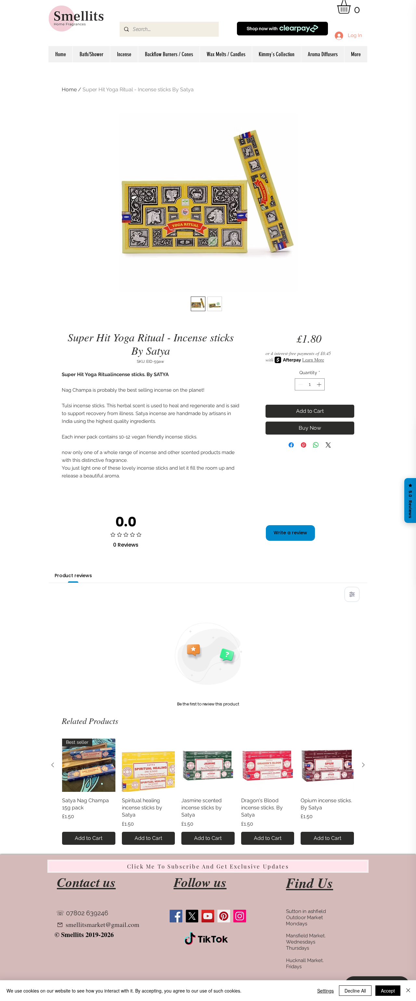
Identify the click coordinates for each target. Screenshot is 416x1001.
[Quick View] (148, 765)
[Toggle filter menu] (351, 594)
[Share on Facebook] (291, 445)
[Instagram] (239, 916)
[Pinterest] (223, 916)
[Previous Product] (53, 765)
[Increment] (320, 384)
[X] (192, 916)
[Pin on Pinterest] (303, 445)
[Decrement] (300, 384)
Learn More (313, 360)
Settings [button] (325, 990)
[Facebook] (176, 916)
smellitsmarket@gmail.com (102, 924)
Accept (388, 990)
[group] (208, 791)
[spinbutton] (310, 384)
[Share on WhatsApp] (316, 445)
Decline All (355, 990)
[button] (352, 7)
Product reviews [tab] (73, 575)
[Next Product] (363, 765)
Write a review (290, 532)
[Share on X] (328, 445)
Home (69, 89)
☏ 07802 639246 (82, 913)
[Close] (408, 990)
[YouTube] (208, 916)
